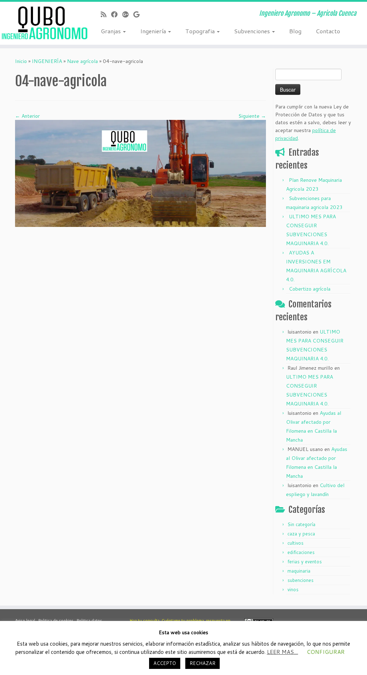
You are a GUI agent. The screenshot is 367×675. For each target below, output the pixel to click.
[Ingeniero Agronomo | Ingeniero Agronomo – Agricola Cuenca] (43, 23)
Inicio (21, 61)
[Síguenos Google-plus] (127, 14)
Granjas (111, 31)
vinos (293, 589)
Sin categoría (301, 524)
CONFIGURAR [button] (326, 652)
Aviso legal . (26, 620)
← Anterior (27, 116)
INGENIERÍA (47, 61)
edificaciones (301, 552)
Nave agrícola (82, 61)
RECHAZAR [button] (202, 663)
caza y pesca (301, 533)
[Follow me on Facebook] (116, 14)
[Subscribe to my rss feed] (106, 14)
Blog (295, 31)
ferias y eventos (304, 561)
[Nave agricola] (140, 172)
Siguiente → (252, 116)
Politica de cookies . (57, 620)
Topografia (200, 31)
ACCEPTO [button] (164, 663)
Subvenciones (252, 31)
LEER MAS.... (282, 652)
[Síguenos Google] (138, 14)
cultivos (295, 543)
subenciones (300, 580)
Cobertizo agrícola (309, 288)
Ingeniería (153, 31)
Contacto (328, 31)
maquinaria (298, 571)
